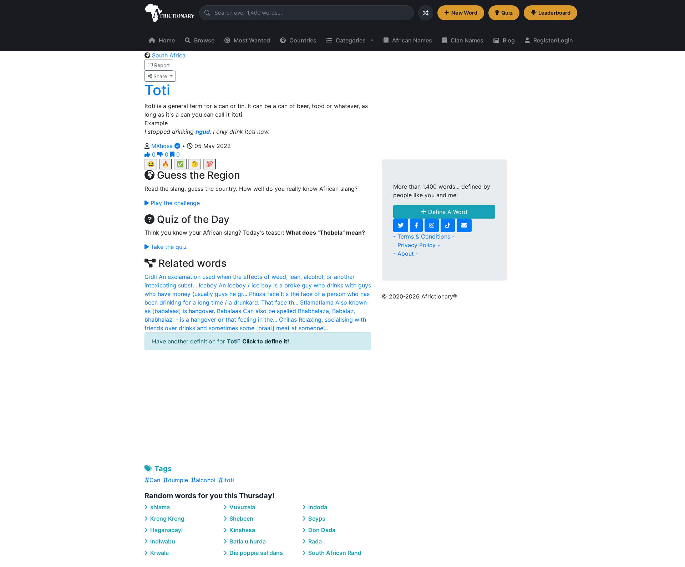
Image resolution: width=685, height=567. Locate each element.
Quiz (507, 13)
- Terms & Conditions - (424, 236)
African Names (412, 40)
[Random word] (425, 12)
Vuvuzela (241, 507)
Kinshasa (241, 529)
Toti (157, 90)
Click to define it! (265, 341)
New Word (464, 13)
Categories (351, 40)
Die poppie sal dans (255, 552)
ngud (203, 131)
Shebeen (240, 518)
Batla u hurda (247, 541)
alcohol (205, 480)
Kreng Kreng (166, 518)
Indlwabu (162, 541)
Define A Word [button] (446, 211)
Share (160, 76)
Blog (509, 40)
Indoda (317, 507)
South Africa (169, 55)
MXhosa (162, 145)
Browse (204, 40)
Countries (302, 40)
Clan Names (467, 40)
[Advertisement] (257, 406)
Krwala (159, 552)
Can (154, 480)
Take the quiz (168, 246)
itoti (228, 480)
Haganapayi (166, 529)
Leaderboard (554, 13)
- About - (405, 253)
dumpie (178, 480)
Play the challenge (174, 202)
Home (167, 40)
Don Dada (321, 529)
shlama (159, 507)
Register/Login (553, 40)
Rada (314, 541)
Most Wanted (252, 40)
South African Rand (334, 552)
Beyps (316, 518)
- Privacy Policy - (416, 245)
